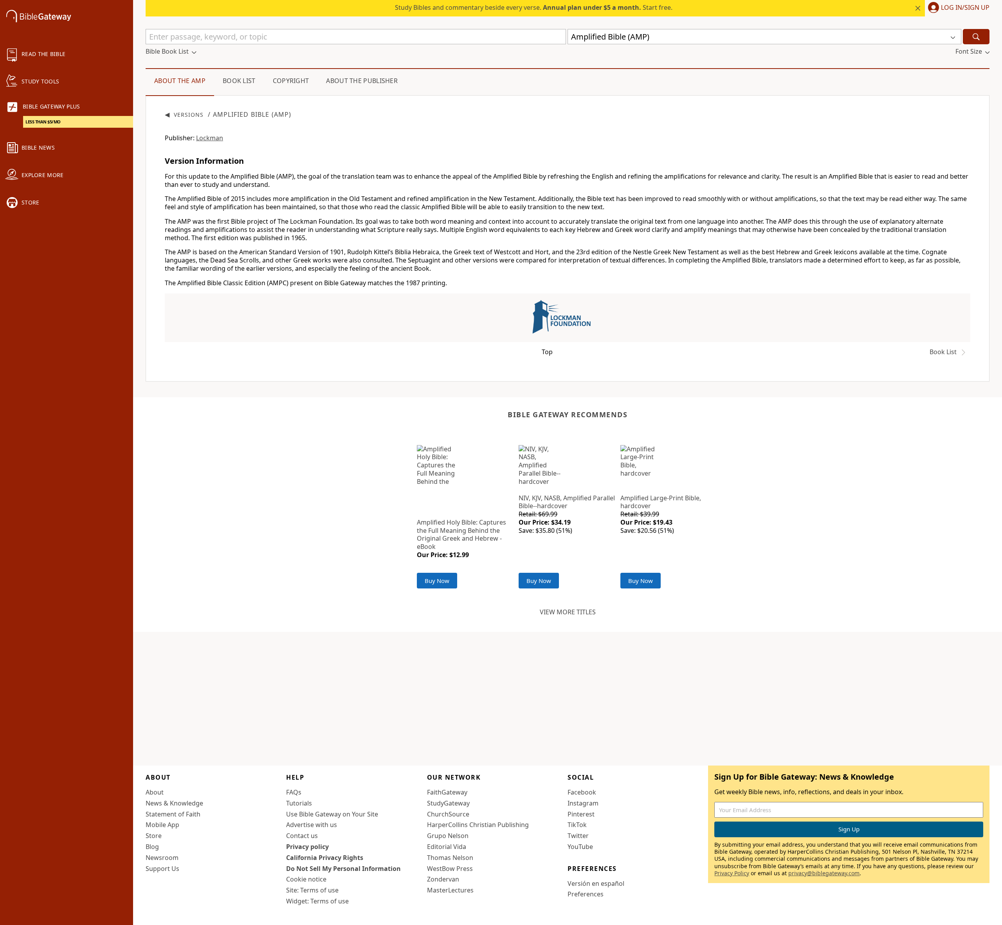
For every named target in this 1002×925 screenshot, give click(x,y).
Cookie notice (306, 879)
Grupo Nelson (448, 835)
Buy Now (437, 581)
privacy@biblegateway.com (824, 873)
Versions (189, 114)
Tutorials (299, 803)
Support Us (162, 868)
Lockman (209, 138)
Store (154, 835)
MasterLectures (450, 890)
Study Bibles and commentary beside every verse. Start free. (533, 7)
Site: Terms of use (312, 890)
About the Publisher (362, 80)
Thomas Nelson (450, 857)
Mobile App (162, 824)
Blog (152, 846)
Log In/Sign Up (965, 8)
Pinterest (581, 814)
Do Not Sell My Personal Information (343, 868)
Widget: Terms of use (317, 901)
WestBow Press (450, 868)
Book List (239, 80)
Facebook (582, 792)
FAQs (293, 792)
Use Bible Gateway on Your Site (332, 814)
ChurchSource (448, 814)
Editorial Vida (446, 846)
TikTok (577, 824)
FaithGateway (447, 792)
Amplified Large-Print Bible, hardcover (660, 502)
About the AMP (179, 80)
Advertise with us (311, 824)
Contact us (302, 835)
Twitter (578, 835)
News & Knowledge (174, 803)
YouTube (580, 846)
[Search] (976, 36)
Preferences (586, 894)
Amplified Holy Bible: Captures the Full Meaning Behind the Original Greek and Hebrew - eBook (461, 534)
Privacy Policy (731, 873)
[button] (957, 8)
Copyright (291, 80)
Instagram (583, 803)
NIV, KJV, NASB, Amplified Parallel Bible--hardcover (567, 502)
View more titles (568, 612)
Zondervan (443, 879)
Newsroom (162, 857)
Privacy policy (307, 846)
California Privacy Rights (324, 857)
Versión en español (596, 883)
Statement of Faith (173, 814)
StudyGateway (448, 803)
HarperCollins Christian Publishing (478, 824)
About (155, 792)
